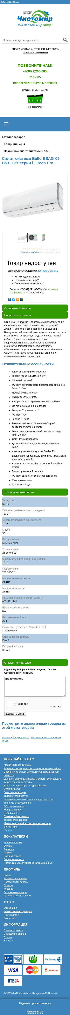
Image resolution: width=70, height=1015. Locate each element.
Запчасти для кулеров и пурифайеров (25, 785)
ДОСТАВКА (26, 49)
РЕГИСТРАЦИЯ (39, 90)
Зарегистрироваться (15, 878)
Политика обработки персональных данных (28, 863)
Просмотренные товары (17, 895)
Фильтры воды (12, 789)
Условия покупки (13, 842)
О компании (10, 908)
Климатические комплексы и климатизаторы (28, 799)
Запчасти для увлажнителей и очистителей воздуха (32, 778)
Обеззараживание (14, 806)
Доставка (9, 849)
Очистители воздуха (15, 792)
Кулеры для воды (13, 809)
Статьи (8, 937)
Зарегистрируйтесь (30, 252)
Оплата (8, 845)
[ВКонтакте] (10, 298)
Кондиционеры (14, 143)
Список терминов (13, 930)
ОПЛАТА (15, 49)
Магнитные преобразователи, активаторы (27, 823)
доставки (42, 270)
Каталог (6, 737)
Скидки (8, 852)
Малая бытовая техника (17, 765)
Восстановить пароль (16, 882)
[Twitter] (14, 298)
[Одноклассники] (18, 298)
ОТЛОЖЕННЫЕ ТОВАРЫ (46, 49)
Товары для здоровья (16, 820)
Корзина (8, 888)
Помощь (8, 885)
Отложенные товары (15, 892)
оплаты (54, 270)
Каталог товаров (13, 136)
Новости (8, 940)
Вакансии (9, 918)
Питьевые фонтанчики (16, 816)
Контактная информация (18, 911)
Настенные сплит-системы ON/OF (27, 150)
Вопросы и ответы (14, 859)
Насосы (8, 830)
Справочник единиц (15, 933)
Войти (7, 875)
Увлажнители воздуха (16, 796)
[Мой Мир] (22, 298)
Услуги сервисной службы (18, 782)
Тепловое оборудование (17, 802)
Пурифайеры (11, 813)
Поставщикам (11, 914)
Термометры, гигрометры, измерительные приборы (32, 768)
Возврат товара (12, 856)
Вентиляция (11, 826)
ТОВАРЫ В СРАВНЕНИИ (35, 52)
